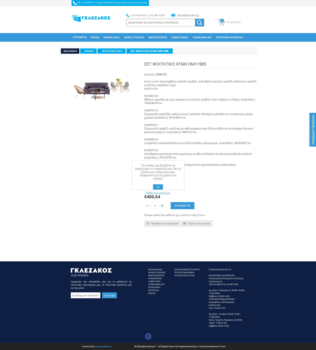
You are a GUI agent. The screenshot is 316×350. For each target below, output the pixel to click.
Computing (154, 281)
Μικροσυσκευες (156, 275)
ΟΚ (158, 187)
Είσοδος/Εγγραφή (138, 2)
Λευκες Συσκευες (156, 272)
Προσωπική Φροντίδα (229, 37)
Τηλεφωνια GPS (156, 284)
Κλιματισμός (179, 37)
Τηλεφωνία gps (202, 37)
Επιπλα (152, 293)
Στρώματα (80, 37)
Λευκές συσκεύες (134, 37)
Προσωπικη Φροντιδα (154, 289)
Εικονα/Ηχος (155, 269)
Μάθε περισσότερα (158, 193)
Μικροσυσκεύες (157, 37)
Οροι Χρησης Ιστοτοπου (187, 269)
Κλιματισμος (155, 278)
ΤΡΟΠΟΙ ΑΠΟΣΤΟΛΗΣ (184, 275)
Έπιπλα (95, 37)
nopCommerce (103, 346)
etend (200, 346)
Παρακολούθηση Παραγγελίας (111, 2)
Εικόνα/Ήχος (112, 37)
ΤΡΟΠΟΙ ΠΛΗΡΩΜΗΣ (184, 272)
